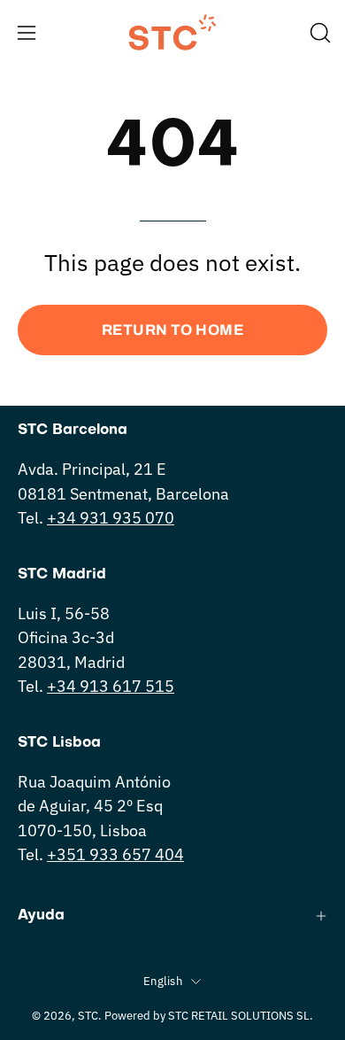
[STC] (172, 32)
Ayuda (41, 916)
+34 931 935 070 (110, 518)
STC (88, 1015)
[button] (318, 32)
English (162, 981)
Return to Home (172, 330)
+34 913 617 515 (110, 686)
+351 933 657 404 (115, 854)
